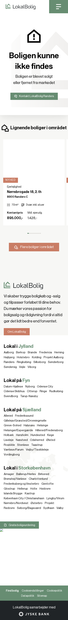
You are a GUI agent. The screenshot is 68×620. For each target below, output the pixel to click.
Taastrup (37, 444)
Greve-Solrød (12, 425)
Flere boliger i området (37, 247)
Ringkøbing (24, 362)
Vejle (22, 366)
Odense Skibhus (14, 391)
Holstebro (23, 357)
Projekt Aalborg (53, 357)
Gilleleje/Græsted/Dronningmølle (25, 420)
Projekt (49, 503)
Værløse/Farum (14, 449)
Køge (50, 435)
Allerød (8, 415)
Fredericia (45, 352)
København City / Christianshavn (24, 498)
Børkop (21, 352)
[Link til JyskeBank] (34, 614)
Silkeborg (39, 362)
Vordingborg (12, 454)
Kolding (36, 357)
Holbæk (9, 435)
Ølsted (50, 439)
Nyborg (30, 386)
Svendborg (11, 396)
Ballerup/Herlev (26, 474)
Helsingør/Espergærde (18, 430)
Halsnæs (29, 425)
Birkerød (43, 474)
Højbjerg (9, 357)
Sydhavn (48, 507)
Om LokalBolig (17, 331)
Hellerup (22, 488)
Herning (59, 352)
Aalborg (9, 352)
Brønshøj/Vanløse (15, 478)
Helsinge (42, 425)
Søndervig (10, 366)
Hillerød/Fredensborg (49, 430)
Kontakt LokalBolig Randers (36, 96)
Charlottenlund (38, 478)
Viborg (32, 366)
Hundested (38, 435)
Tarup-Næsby (29, 396)
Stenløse (23, 444)
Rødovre (9, 507)
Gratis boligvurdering (22, 525)
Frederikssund (24, 415)
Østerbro (36, 503)
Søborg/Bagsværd (29, 507)
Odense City (45, 386)
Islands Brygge (13, 493)
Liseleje (9, 439)
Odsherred (37, 439)
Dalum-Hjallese (13, 386)
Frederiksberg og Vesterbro (21, 483)
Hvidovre (45, 488)
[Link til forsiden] (18, 6)
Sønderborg (55, 362)
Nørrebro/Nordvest (16, 503)
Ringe (43, 391)
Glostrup (9, 488)
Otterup (32, 391)
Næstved (22, 439)
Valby (59, 507)
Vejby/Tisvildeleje (37, 449)
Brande (32, 352)
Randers (9, 362)
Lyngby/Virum (55, 498)
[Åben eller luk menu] (58, 6)
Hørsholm (22, 435)
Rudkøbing (56, 391)
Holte (33, 488)
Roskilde (9, 444)
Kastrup (30, 493)
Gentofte (47, 483)
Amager (9, 474)
